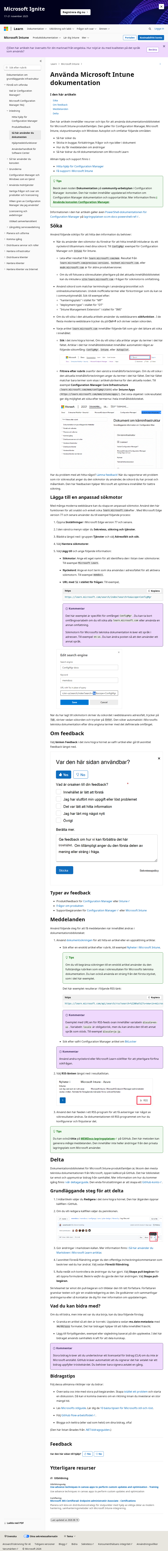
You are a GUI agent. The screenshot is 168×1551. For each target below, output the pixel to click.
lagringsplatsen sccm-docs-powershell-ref (110, 216)
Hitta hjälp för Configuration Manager (80, 166)
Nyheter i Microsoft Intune (143, 947)
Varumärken (9, 1548)
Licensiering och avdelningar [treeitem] (18, 213)
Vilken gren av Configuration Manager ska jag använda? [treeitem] (25, 203)
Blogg (62, 1544)
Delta (56, 113)
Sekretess (86, 1544)
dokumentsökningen (79, 940)
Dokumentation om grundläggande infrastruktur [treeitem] (23, 76)
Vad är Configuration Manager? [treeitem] (20, 92)
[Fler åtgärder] (160, 64)
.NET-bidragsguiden (97, 1430)
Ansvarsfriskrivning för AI (17, 1544)
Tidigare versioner (45, 1544)
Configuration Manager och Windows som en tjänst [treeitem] (24, 177)
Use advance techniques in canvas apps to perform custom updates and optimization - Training (104, 1487)
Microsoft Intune (70, 63)
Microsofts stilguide (73, 1408)
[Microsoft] (6, 29)
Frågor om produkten (70, 906)
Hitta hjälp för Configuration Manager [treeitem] (25, 119)
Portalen (130, 37)
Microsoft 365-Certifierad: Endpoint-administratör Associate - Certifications (93, 1500)
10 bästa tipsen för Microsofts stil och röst (126, 1408)
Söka (55, 100)
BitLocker (130, 1041)
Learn (54, 63)
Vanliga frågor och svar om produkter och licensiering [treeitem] (24, 193)
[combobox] (22, 67)
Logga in (159, 28)
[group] (113, 1003)
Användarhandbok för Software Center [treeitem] (24, 151)
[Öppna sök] (150, 29)
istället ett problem (136, 1391)
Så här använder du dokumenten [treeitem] (23, 135)
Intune (123, 901)
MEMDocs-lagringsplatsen (98, 1138)
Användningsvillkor (147, 1544)
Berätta (153, 49)
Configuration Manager (98, 901)
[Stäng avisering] (161, 6)
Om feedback (60, 104)
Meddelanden (60, 109)
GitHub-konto (150, 1182)
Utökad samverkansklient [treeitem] (23, 221)
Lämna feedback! (107, 475)
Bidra (74, 1544)
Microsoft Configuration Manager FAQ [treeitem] (22, 102)
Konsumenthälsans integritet (114, 1544)
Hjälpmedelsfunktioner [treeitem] (24, 142)
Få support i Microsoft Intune (74, 171)
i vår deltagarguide (76, 1182)
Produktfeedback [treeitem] (21, 126)
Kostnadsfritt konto (151, 37)
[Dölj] (41, 61)
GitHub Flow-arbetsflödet (77, 1415)
